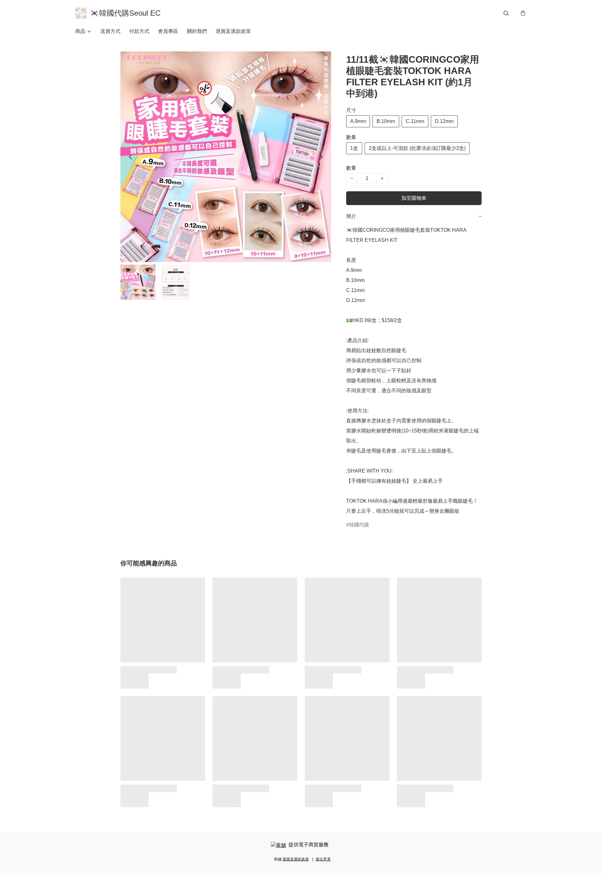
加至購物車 (413, 198)
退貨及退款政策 (233, 31)
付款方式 (139, 31)
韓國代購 (359, 524)
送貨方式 (110, 31)
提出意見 (323, 859)
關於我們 (197, 31)
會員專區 (168, 31)
